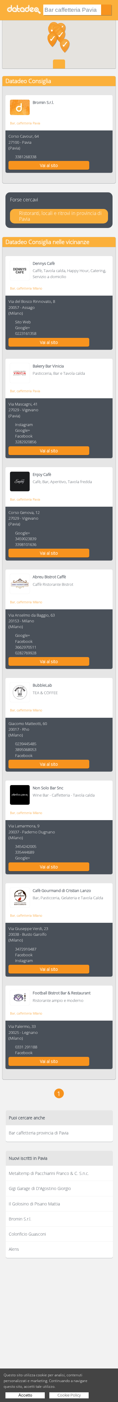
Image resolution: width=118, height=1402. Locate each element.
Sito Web (23, 322)
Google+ (22, 327)
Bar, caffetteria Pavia (25, 123)
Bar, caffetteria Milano (26, 288)
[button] (64, 46)
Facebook (23, 436)
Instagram (24, 424)
